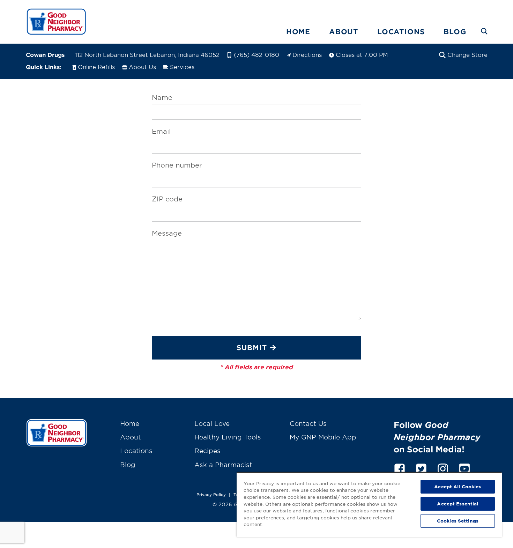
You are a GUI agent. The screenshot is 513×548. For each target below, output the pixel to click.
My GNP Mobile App (323, 437)
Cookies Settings (457, 521)
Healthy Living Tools (227, 437)
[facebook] (400, 467)
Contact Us (308, 423)
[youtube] (464, 467)
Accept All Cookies (457, 486)
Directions (307, 54)
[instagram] (443, 467)
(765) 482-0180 (256, 54)
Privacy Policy (211, 494)
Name (162, 97)
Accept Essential (457, 503)
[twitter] (421, 467)
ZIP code (167, 199)
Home (298, 31)
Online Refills (96, 66)
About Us (142, 66)
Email (161, 131)
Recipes (207, 450)
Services (182, 66)
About (343, 31)
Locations (401, 31)
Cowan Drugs (45, 54)
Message (167, 233)
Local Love (212, 423)
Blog (455, 31)
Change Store (467, 54)
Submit (252, 347)
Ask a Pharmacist (223, 464)
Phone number (177, 165)
